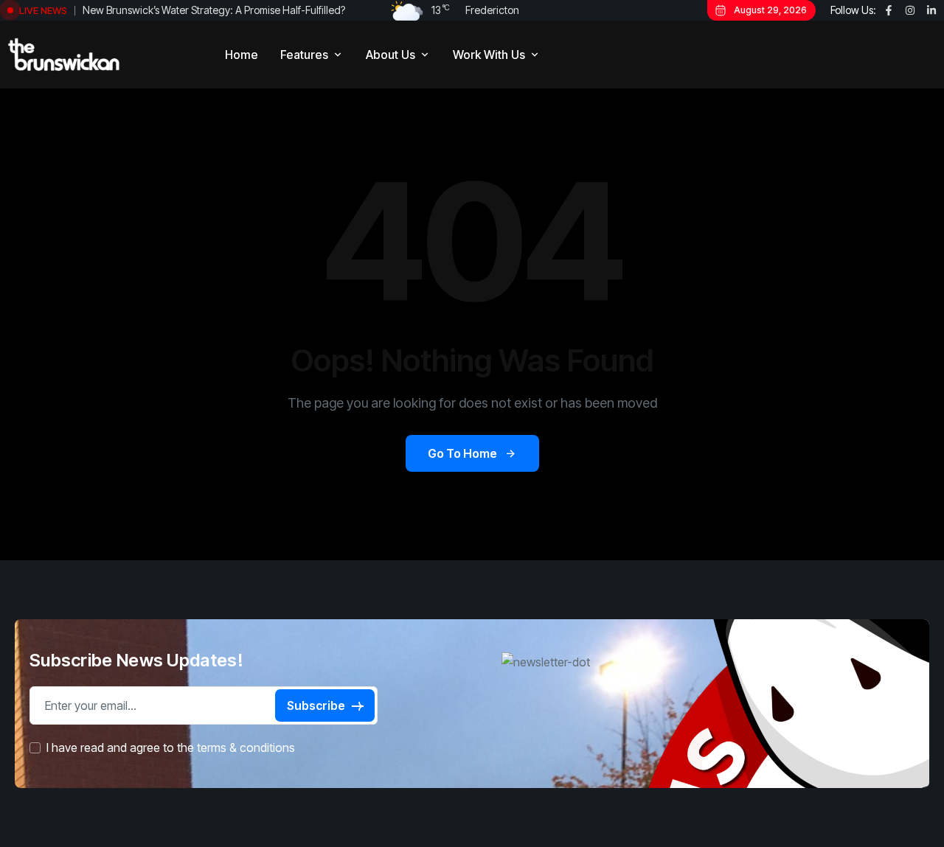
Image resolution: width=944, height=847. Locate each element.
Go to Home (462, 453)
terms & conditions (246, 748)
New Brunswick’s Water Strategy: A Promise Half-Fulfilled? (214, 10)
